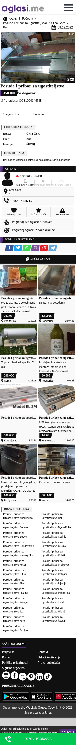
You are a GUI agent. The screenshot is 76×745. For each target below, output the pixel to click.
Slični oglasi (40, 259)
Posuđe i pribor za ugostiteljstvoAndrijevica (18, 516)
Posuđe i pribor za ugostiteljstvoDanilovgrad (18, 544)
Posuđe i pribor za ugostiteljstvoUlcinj (53, 609)
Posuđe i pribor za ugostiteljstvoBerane (15, 525)
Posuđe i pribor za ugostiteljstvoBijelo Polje (56, 525)
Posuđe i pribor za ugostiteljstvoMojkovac (55, 563)
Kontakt (43, 652)
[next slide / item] (72, 57)
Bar (5, 27)
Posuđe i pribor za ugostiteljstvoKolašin (54, 553)
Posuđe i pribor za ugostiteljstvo (25, 23)
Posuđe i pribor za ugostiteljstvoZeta (14, 619)
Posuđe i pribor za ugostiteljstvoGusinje (54, 544)
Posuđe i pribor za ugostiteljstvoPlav (13, 581)
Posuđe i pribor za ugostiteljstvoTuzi (13, 609)
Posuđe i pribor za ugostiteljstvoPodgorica (56, 591)
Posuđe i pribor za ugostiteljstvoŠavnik (53, 619)
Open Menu (68, 7)
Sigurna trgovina (13, 668)
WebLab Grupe (36, 707)
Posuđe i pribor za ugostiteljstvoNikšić (14, 572)
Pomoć (6, 657)
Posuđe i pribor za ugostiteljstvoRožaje (15, 600)
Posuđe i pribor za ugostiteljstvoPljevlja (54, 581)
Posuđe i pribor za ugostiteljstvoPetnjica (55, 572)
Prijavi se (8, 652)
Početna (27, 18)
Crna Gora (58, 23)
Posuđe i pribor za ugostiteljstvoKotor (14, 563)
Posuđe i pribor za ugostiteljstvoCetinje (54, 534)
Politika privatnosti (15, 663)
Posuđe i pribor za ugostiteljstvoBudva (15, 534)
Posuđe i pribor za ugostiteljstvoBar (52, 516)
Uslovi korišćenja (49, 657)
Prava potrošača (49, 663)
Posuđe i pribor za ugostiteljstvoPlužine (15, 591)
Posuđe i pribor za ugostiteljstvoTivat (53, 600)
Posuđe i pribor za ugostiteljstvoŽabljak (15, 628)
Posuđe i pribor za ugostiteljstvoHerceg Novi (18, 553)
